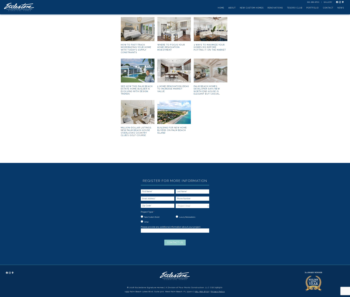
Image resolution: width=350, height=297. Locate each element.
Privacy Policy (218, 292)
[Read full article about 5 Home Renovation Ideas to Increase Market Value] (174, 82)
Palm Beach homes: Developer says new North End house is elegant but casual (207, 90)
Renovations (275, 8)
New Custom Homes (251, 8)
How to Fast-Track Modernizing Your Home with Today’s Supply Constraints (136, 49)
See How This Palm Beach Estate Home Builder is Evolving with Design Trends (136, 90)
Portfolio (312, 8)
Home (221, 8)
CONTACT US (175, 242)
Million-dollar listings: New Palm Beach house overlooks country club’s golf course (136, 131)
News (340, 8)
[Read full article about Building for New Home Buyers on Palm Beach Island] (174, 123)
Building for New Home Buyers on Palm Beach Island (172, 130)
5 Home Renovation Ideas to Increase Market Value (173, 88)
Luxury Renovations (187, 217)
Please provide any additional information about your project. (171, 227)
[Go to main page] (175, 279)
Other (146, 222)
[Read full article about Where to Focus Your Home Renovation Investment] (174, 40)
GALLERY (328, 2)
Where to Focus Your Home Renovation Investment (171, 47)
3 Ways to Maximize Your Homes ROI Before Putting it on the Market (210, 47)
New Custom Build (151, 217)
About (232, 8)
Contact (328, 8)
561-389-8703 (313, 2)
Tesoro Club (294, 8)
